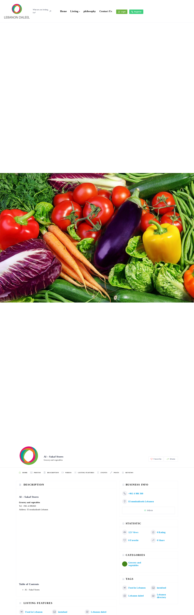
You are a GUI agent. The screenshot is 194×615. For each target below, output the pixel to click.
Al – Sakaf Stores (32, 590)
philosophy (90, 11)
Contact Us (105, 11)
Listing (74, 11)
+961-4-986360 (29, 506)
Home (63, 11)
